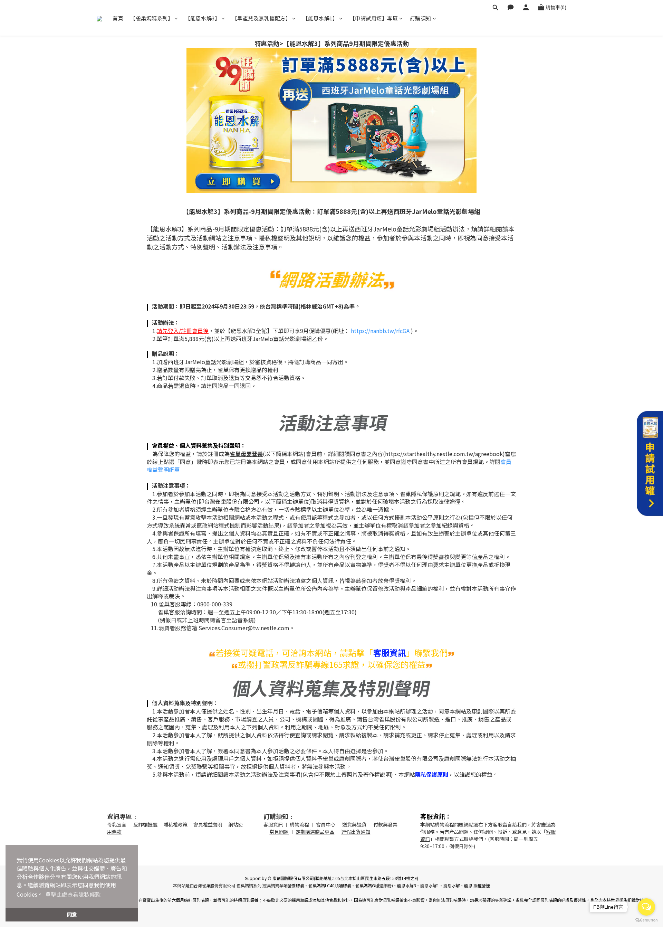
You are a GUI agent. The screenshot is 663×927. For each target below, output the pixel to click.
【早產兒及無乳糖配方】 (261, 18)
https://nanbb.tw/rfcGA (380, 331)
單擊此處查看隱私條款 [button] (72, 894)
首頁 (118, 18)
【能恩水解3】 (202, 18)
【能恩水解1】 (320, 18)
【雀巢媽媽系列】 (151, 18)
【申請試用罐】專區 (374, 18)
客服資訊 (389, 652)
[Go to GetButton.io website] (646, 920)
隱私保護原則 (431, 774)
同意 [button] (72, 914)
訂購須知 (420, 18)
